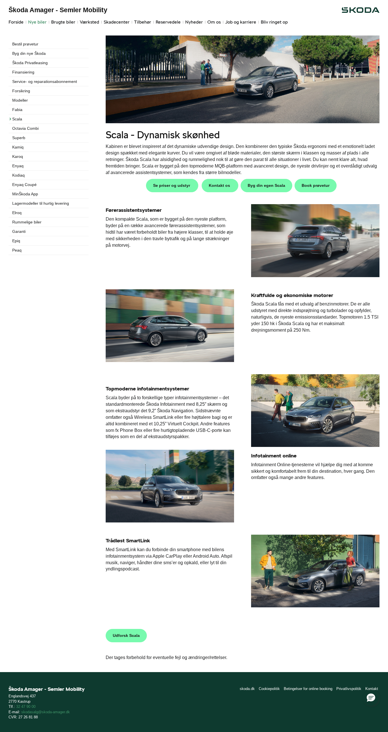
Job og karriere (240, 22)
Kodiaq (18, 175)
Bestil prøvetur (25, 44)
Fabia (17, 109)
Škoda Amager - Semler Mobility (58, 10)
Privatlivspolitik (348, 689)
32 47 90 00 (26, 706)
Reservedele (168, 22)
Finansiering (23, 72)
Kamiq (18, 147)
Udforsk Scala (126, 635)
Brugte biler (63, 22)
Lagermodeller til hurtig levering (40, 203)
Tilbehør (142, 22)
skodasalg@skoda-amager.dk (45, 712)
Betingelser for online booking (308, 689)
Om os (214, 22)
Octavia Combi (25, 128)
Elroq (17, 212)
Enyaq (18, 166)
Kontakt (371, 689)
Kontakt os (220, 185)
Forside (16, 22)
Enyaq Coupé (24, 184)
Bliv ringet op (274, 22)
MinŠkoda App (25, 194)
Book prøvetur (315, 185)
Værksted (89, 22)
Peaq (17, 250)
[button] (371, 698)
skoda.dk (247, 689)
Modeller (20, 100)
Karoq (17, 156)
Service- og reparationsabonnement (44, 81)
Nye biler (37, 22)
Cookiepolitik (269, 689)
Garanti (19, 231)
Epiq (16, 241)
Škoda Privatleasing (30, 62)
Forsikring (21, 91)
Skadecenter (117, 22)
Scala (17, 119)
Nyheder (194, 22)
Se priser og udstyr (172, 185)
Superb (18, 137)
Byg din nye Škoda (29, 53)
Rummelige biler (26, 222)
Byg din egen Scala (266, 185)
